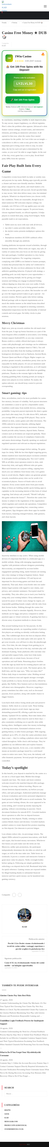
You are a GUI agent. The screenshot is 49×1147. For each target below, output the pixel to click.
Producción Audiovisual (15, 1125)
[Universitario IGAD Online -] (7, 7)
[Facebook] (14, 895)
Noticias (14, 23)
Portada (4, 23)
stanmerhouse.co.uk (13, 1129)
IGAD (4, 46)
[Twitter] (20, 895)
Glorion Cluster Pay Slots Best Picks (15, 995)
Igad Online (22, 1144)
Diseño (7, 1110)
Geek (6, 1114)
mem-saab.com (11, 1121)
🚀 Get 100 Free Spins (22, 99)
